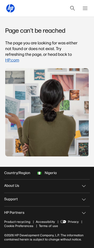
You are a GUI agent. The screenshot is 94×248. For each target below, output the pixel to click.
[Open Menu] (85, 8)
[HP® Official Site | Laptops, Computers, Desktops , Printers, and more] (10, 8)
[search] (72, 8)
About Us (11, 185)
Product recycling (17, 222)
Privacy (73, 222)
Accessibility (45, 222)
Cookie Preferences (18, 226)
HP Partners (14, 212)
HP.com (12, 60)
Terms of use (48, 226)
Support (11, 199)
